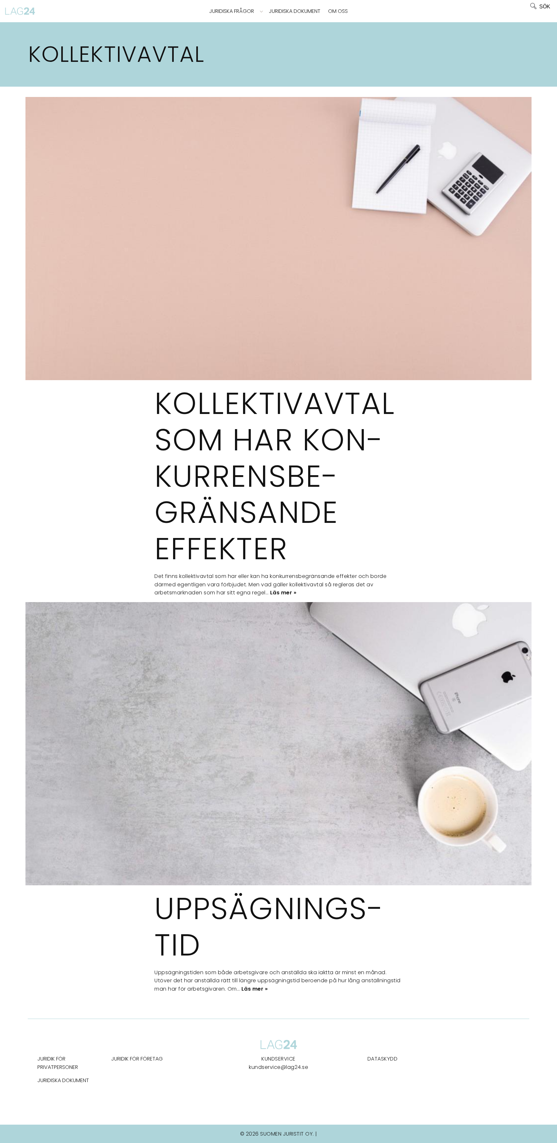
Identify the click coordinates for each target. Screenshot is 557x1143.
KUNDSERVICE (278, 1058)
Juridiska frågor (231, 11)
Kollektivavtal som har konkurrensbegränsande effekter (274, 476)
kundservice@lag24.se (278, 1067)
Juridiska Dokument (294, 11)
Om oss (338, 11)
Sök (544, 6)
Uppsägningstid (268, 926)
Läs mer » (283, 592)
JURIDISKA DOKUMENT (63, 1080)
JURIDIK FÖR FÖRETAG (137, 1058)
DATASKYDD (382, 1058)
